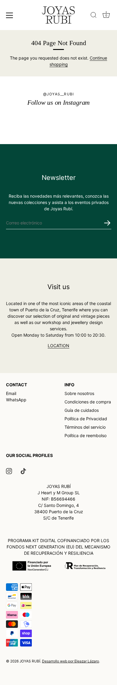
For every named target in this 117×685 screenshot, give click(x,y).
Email (11, 393)
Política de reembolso (85, 435)
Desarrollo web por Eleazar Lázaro (70, 661)
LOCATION (58, 345)
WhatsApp (16, 399)
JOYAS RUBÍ (30, 661)
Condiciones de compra (87, 401)
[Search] (94, 15)
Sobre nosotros (79, 393)
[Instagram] (9, 470)
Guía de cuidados (81, 410)
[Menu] (9, 15)
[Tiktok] (23, 470)
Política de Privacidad (85, 418)
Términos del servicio (85, 427)
